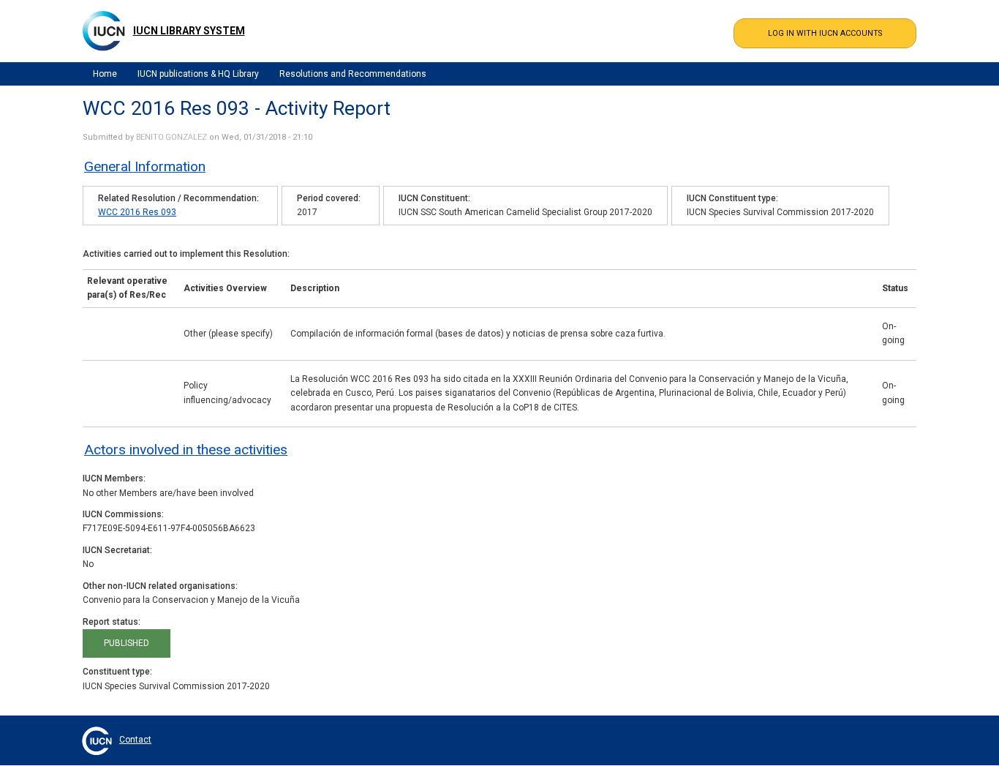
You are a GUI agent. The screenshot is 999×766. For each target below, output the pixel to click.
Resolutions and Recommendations (352, 74)
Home (105, 74)
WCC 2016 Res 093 (137, 212)
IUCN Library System (189, 31)
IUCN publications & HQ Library (198, 74)
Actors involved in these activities (185, 449)
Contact (135, 740)
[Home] (104, 31)
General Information (145, 166)
